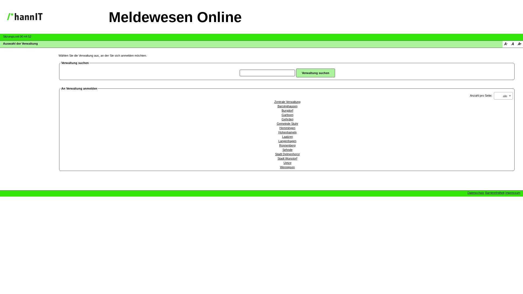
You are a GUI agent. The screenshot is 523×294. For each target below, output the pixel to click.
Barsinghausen (287, 106)
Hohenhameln (287, 132)
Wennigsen (287, 167)
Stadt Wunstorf (287, 158)
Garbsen (287, 115)
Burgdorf (287, 110)
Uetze (287, 162)
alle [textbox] (505, 96)
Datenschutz (475, 192)
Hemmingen (287, 128)
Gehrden (287, 119)
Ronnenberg (287, 145)
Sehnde (287, 149)
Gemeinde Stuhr (287, 123)
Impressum (512, 192)
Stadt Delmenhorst (287, 154)
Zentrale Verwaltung (287, 101)
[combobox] (503, 96)
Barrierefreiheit (494, 192)
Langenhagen (287, 141)
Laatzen (287, 136)
